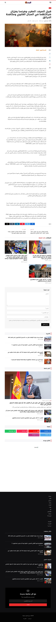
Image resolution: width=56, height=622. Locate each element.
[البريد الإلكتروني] (49, 67)
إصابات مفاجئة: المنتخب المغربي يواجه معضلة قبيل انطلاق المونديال (17, 232)
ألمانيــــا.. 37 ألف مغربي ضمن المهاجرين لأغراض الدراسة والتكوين (40, 280)
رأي (50, 509)
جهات (50, 507)
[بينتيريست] (49, 64)
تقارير (50, 498)
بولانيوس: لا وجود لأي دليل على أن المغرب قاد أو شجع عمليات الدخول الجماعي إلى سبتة (42, 257)
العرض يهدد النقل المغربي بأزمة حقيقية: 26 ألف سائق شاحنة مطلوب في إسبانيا (25, 353)
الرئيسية (49, 522)
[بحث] (5, 2)
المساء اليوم (46, 21)
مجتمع (50, 501)
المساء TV (49, 516)
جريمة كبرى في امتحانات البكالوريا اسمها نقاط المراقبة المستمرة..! (27, 359)
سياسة (50, 496)
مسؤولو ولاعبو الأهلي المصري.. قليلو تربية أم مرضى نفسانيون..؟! (27, 345)
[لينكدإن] (49, 60)
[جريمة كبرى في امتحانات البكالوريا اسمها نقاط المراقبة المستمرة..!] (47, 361)
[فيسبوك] (49, 53)
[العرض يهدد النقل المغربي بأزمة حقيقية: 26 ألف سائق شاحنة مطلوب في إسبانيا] (47, 354)
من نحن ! (49, 526)
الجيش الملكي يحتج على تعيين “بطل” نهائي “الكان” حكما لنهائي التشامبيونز (39, 232)
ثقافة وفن (49, 512)
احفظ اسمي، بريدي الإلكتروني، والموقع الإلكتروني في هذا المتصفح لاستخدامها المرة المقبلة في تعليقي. (28, 320)
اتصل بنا (49, 524)
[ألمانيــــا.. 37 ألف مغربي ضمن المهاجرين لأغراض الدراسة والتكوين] (40, 271)
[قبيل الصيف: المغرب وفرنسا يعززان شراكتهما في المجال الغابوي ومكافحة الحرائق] (28, 35)
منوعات (49, 514)
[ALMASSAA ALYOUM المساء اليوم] (28, 2)
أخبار (50, 8)
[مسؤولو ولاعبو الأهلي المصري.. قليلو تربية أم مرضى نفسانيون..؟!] (47, 346)
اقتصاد (50, 505)
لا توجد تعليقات (34, 21)
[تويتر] (49, 57)
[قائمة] (50, 2)
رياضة (50, 503)
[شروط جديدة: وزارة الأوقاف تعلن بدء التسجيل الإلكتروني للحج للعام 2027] (47, 339)
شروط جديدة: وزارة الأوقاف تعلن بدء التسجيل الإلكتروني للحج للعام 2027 (25, 337)
